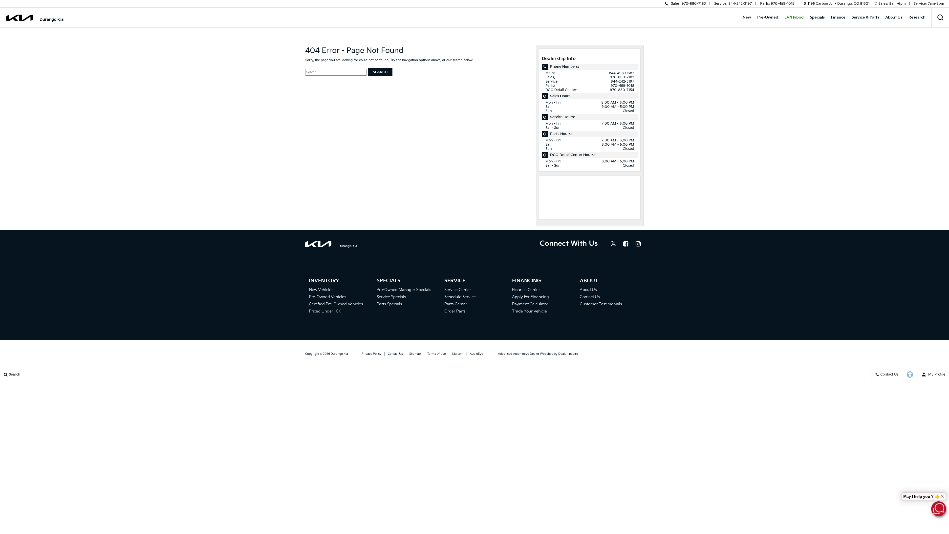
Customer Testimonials (601, 304)
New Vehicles (321, 290)
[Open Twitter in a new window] (613, 244)
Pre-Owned (767, 17)
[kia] (19, 18)
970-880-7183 (694, 3)
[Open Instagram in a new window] (638, 244)
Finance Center (526, 290)
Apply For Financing (530, 297)
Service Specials (391, 297)
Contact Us (590, 297)
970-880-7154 (622, 90)
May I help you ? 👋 (921, 496)
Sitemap (415, 354)
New (747, 17)
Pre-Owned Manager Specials (404, 290)
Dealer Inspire (568, 354)
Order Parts (455, 311)
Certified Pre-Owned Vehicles (336, 304)
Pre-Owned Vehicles (327, 297)
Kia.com (457, 354)
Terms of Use (436, 354)
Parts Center (455, 304)
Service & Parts (865, 17)
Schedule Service (460, 297)
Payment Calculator (530, 304)
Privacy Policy (371, 354)
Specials (817, 17)
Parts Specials (389, 304)
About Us (893, 17)
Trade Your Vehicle (529, 311)
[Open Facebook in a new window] (626, 244)
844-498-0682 (621, 73)
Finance (838, 17)
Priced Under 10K (325, 311)
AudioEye (476, 354)
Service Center (457, 290)
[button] (940, 17)
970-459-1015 (782, 3)
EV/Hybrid (794, 17)
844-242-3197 (740, 3)
